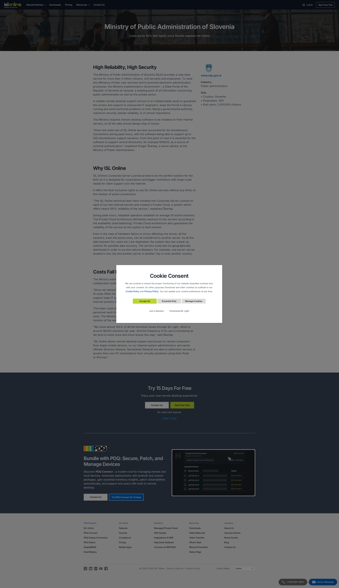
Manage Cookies (193, 301)
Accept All (144, 301)
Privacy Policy (151, 291)
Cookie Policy (132, 291)
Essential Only (169, 301)
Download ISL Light (179, 311)
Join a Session (156, 311)
